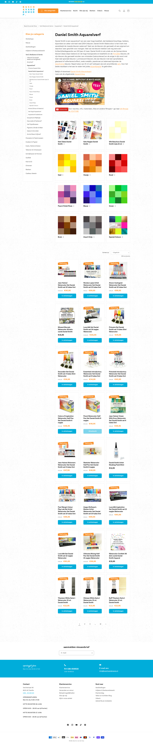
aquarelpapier (95, 66)
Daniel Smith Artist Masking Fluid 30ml (116, 464)
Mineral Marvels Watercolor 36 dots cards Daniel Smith (65, 329)
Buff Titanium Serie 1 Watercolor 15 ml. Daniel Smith (117, 600)
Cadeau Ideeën (31, 173)
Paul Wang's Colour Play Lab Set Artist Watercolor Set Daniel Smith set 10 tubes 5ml (66, 510)
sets (119, 64)
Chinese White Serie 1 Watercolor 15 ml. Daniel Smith (91, 600)
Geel (30, 83)
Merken (28, 169)
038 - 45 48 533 (28, 693)
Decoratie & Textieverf (34, 121)
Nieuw (28, 43)
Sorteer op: (105, 252)
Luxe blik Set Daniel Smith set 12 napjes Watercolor (65, 556)
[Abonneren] (92, 653)
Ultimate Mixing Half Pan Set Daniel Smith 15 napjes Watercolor (91, 556)
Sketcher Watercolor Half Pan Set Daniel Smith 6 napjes (91, 465)
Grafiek (28, 158)
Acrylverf (30, 62)
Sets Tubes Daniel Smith (36, 74)
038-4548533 (73, 669)
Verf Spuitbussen (32, 124)
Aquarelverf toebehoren (35, 114)
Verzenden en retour (66, 690)
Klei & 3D (29, 162)
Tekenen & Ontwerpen (33, 150)
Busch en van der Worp (78, 741)
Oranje (31, 86)
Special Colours (33, 105)
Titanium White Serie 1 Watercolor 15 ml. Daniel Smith (66, 600)
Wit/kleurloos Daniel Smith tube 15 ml (39, 80)
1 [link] (79, 624)
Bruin (30, 100)
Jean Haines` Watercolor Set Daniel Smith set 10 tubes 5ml (66, 285)
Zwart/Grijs (32, 103)
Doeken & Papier (31, 142)
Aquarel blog (80, 74)
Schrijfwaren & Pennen (34, 154)
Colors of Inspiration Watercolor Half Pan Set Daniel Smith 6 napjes (66, 419)
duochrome (60, 64)
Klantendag (100, 693)
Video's (98, 698)
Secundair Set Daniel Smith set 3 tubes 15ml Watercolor (66, 374)
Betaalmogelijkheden (67, 693)
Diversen (29, 165)
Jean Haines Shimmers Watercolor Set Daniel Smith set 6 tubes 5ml (66, 465)
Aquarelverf (58, 26)
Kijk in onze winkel (65, 698)
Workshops (29, 39)
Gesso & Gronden (33, 131)
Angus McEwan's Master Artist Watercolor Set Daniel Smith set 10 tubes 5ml (92, 510)
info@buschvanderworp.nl (108, 671)
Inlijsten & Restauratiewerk (35, 51)
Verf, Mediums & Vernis (46, 26)
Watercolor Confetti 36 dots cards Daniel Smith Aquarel (118, 556)
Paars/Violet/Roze (34, 91)
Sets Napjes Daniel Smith (36, 77)
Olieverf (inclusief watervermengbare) (33, 58)
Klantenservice (64, 688)
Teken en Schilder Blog (104, 696)
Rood (30, 89)
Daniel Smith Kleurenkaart (81, 72)
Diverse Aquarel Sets (34, 68)
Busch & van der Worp (30, 26)
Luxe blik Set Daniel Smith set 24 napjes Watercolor (91, 329)
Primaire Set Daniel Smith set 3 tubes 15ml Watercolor (117, 329)
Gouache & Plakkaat (33, 118)
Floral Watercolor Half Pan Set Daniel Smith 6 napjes (92, 418)
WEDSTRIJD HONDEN (104, 701)
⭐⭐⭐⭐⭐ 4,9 (79, 2)
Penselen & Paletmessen (34, 138)
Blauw (31, 94)
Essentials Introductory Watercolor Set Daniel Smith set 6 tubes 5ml (92, 374)
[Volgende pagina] (106, 624)
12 (100, 624)
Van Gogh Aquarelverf (34, 111)
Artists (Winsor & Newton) (35, 108)
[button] (46, 10)
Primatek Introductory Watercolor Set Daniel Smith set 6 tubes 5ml (117, 374)
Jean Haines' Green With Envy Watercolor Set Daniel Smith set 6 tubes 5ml (117, 419)
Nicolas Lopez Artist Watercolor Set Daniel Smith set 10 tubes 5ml (92, 285)
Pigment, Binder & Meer (35, 128)
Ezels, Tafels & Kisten (33, 146)
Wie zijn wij (63, 696)
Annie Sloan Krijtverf (34, 134)
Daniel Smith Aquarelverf (71, 26)
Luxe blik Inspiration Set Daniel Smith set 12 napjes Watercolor (118, 509)
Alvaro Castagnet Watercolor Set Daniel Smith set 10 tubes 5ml (118, 285)
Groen (31, 97)
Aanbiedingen (31, 47)
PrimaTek (116, 54)
